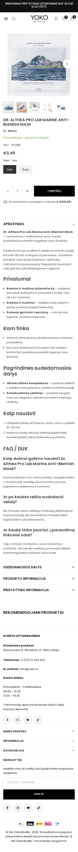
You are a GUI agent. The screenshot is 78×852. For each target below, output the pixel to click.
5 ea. (25, 169)
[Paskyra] (56, 18)
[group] (39, 63)
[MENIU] (6, 18)
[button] (67, 64)
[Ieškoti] (14, 18)
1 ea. (10, 169)
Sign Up (39, 794)
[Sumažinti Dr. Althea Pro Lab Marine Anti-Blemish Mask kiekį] (7, 191)
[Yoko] (39, 18)
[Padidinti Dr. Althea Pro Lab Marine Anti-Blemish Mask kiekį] (27, 191)
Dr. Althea (10, 131)
